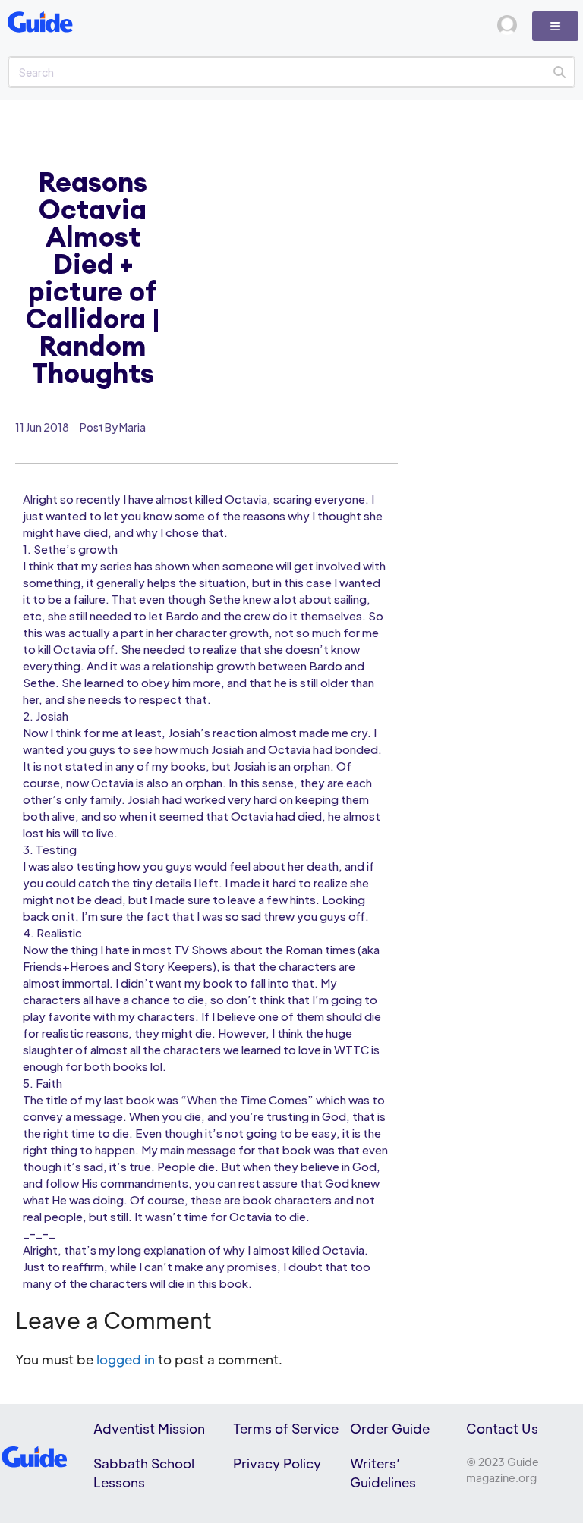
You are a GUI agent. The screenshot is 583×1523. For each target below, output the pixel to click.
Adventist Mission (149, 1428)
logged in (125, 1359)
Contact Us (502, 1428)
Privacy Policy (277, 1463)
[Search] (559, 72)
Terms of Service (286, 1428)
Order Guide (390, 1428)
